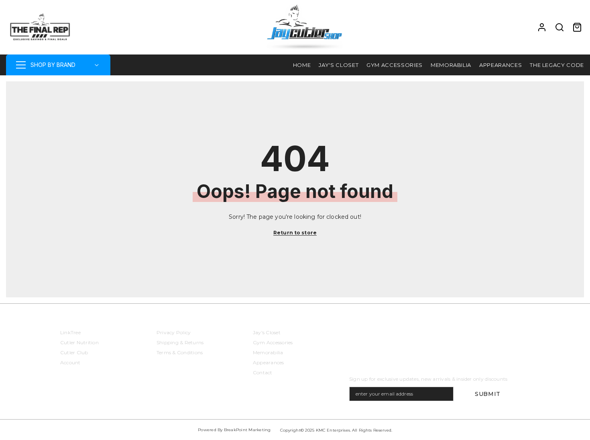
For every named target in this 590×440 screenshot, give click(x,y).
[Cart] (577, 27)
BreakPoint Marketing (247, 429)
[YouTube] (420, 335)
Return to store (295, 233)
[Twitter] (442, 335)
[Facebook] (356, 335)
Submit (487, 394)
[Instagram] (378, 335)
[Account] (542, 27)
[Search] (559, 27)
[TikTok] (399, 335)
